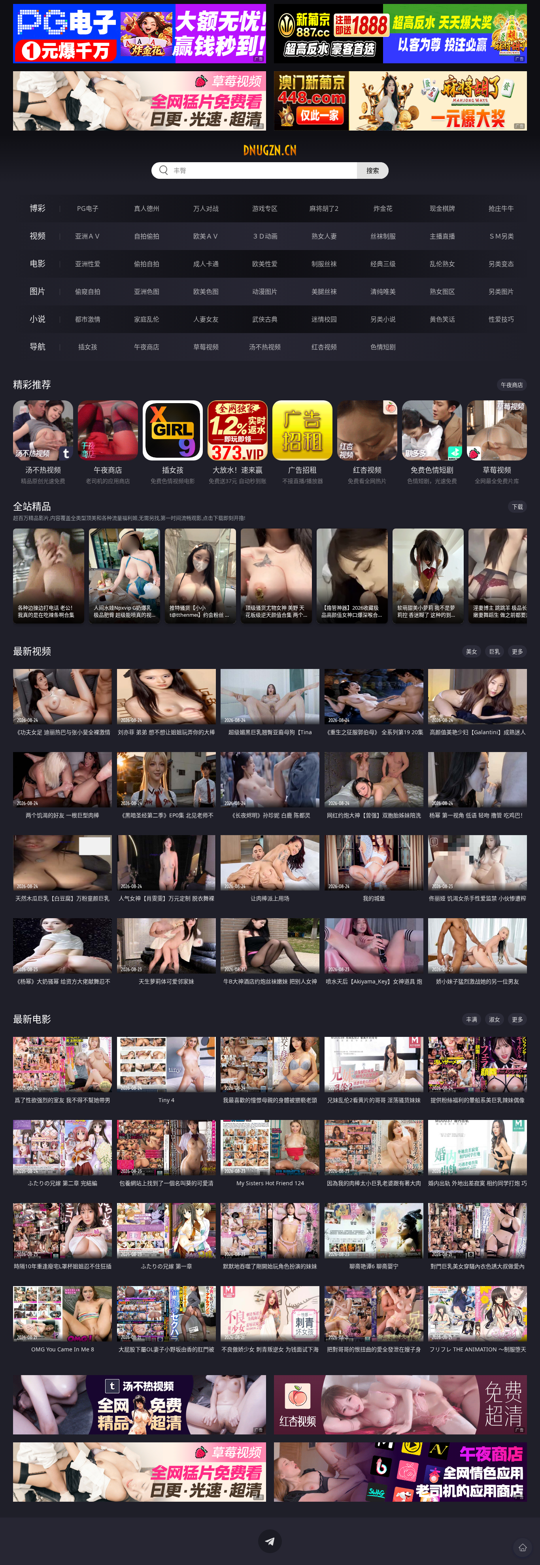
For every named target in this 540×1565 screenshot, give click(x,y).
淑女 (494, 1019)
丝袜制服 (383, 236)
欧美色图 (206, 291)
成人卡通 (206, 264)
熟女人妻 (324, 236)
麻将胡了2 (324, 208)
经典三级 (383, 264)
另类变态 (501, 264)
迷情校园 (324, 319)
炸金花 (383, 208)
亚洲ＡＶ (87, 236)
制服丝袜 (324, 264)
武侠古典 (265, 319)
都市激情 (87, 319)
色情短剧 (383, 347)
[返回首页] (522, 1547)
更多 (517, 651)
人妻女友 (206, 319)
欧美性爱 (265, 264)
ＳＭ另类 (501, 236)
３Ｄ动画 (265, 236)
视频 (37, 236)
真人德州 (146, 208)
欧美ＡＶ (206, 236)
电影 (37, 263)
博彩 (37, 208)
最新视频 (32, 650)
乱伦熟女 (442, 264)
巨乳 (494, 651)
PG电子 (87, 208)
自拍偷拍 (146, 236)
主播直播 (442, 236)
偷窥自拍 (87, 291)
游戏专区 (265, 208)
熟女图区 (442, 291)
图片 (37, 291)
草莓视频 (206, 347)
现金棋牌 (442, 208)
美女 (471, 651)
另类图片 (501, 291)
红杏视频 (324, 347)
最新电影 (32, 1018)
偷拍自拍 (146, 264)
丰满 (471, 1019)
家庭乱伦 (146, 319)
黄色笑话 (442, 319)
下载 (517, 506)
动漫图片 (265, 291)
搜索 (372, 170)
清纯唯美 (383, 291)
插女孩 (87, 347)
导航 (37, 346)
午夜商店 (146, 347)
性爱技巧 (501, 319)
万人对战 (206, 208)
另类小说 (383, 319)
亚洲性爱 (87, 264)
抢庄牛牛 (501, 208)
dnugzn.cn (270, 150)
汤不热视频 (265, 347)
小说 (37, 319)
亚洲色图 (146, 291)
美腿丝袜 (324, 291)
